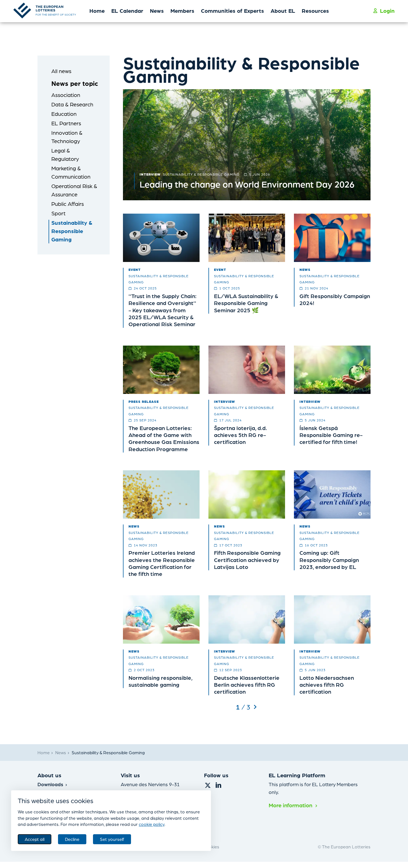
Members (182, 10)
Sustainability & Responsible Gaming (71, 231)
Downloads (51, 784)
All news (61, 70)
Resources (315, 10)
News (157, 10)
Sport (58, 213)
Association (65, 94)
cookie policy (151, 824)
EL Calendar (127, 10)
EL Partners (66, 123)
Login (387, 10)
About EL (283, 10)
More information (291, 805)
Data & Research (72, 104)
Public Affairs (67, 203)
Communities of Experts (232, 10)
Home (97, 10)
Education (64, 113)
